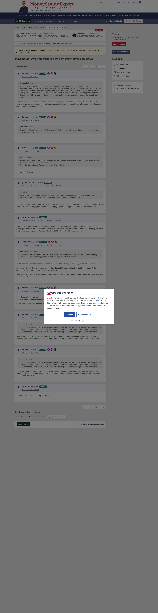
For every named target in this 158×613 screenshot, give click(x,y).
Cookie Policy (100, 300)
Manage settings (77, 320)
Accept (69, 314)
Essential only (84, 314)
